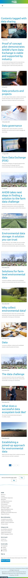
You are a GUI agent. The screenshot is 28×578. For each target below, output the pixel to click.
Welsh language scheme (7, 534)
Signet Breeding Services (7, 509)
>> (17, 465)
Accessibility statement (6, 529)
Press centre (4, 540)
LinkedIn (5, 549)
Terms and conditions (6, 530)
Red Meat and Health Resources (9, 512)
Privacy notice (4, 524)
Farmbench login (5, 507)
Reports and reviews (6, 506)
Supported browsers (6, 532)
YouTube (5, 550)
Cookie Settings (3, 577)
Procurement (4, 504)
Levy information (5, 502)
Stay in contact (5, 560)
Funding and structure (6, 501)
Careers (3, 496)
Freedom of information (7, 521)
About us (3, 494)
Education (3, 499)
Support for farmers (6, 511)
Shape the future (5, 514)
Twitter (4, 547)
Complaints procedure (6, 519)
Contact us (3, 539)
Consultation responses (7, 498)
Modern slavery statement (7, 522)
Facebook (5, 546)
